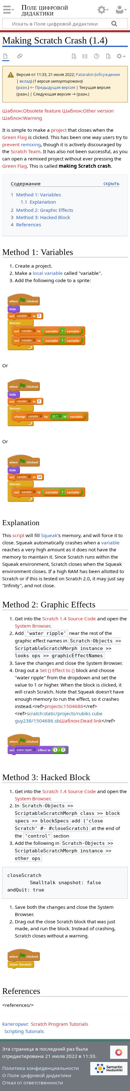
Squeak (49, 535)
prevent (11, 144)
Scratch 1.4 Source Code (69, 618)
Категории (14, 1024)
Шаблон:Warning (22, 118)
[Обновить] (108, 56)
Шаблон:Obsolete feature (31, 110)
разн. (23, 87)
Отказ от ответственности (32, 1082)
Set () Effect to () (57, 670)
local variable (48, 273)
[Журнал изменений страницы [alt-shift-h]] (96, 56)
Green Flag (14, 137)
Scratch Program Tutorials (59, 1024)
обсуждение (108, 74)
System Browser (32, 626)
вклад (25, 81)
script (18, 535)
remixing (31, 144)
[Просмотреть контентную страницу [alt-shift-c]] (5, 56)
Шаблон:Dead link (81, 720)
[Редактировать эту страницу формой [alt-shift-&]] (74, 56)
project (59, 130)
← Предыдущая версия (52, 87)
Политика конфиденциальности (40, 1068)
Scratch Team (25, 151)
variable (110, 542)
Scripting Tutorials (24, 1031)
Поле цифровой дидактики (44, 11)
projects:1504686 (63, 706)
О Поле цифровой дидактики (36, 1075)
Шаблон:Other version (88, 110)
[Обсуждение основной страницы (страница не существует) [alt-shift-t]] (19, 56)
